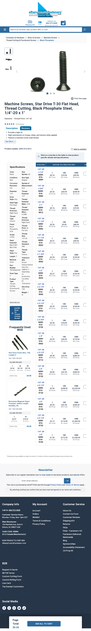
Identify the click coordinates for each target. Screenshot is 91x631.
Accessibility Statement (74, 547)
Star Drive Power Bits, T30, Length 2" (19, 354)
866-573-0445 (51, 23)
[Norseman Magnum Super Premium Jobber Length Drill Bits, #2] (20, 391)
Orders (36, 514)
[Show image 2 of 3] (51, 93)
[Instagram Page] (14, 608)
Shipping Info (69, 521)
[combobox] (45, 29)
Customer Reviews (71, 517)
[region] (45, 71)
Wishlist (36, 517)
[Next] (84, 71)
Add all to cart (43, 624)
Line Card (6, 583)
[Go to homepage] (45, 9)
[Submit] (67, 481)
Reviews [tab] (26, 128)
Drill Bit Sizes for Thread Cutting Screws (17, 313)
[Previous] (16, 71)
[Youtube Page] (19, 608)
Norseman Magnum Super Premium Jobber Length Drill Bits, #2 (19, 403)
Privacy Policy (56, 485)
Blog (65, 540)
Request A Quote (10, 570)
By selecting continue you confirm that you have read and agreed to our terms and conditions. (45, 490)
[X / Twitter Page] (9, 608)
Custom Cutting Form (12, 576)
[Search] (84, 29)
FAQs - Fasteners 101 (72, 531)
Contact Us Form (70, 514)
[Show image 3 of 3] (54, 93)
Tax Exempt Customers (13, 586)
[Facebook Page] (4, 608)
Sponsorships (69, 544)
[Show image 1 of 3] (47, 93)
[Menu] (5, 29)
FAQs (65, 527)
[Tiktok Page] (24, 608)
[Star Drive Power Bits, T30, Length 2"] (20, 342)
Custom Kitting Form (11, 580)
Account (36, 511)
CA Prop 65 (68, 551)
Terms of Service (72, 485)
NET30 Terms (8, 573)
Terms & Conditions (42, 521)
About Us (67, 511)
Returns (66, 524)
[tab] (12, 128)
